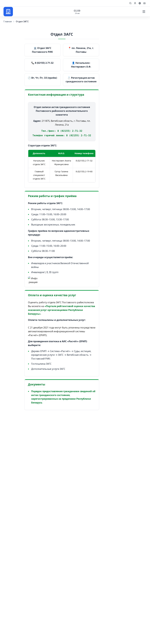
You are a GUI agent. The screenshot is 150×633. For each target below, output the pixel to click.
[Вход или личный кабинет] (135, 3)
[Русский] (140, 3)
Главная (8, 21)
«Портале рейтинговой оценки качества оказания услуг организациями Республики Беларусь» (61, 310)
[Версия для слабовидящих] (144, 3)
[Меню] (143, 11)
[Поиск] (130, 3)
